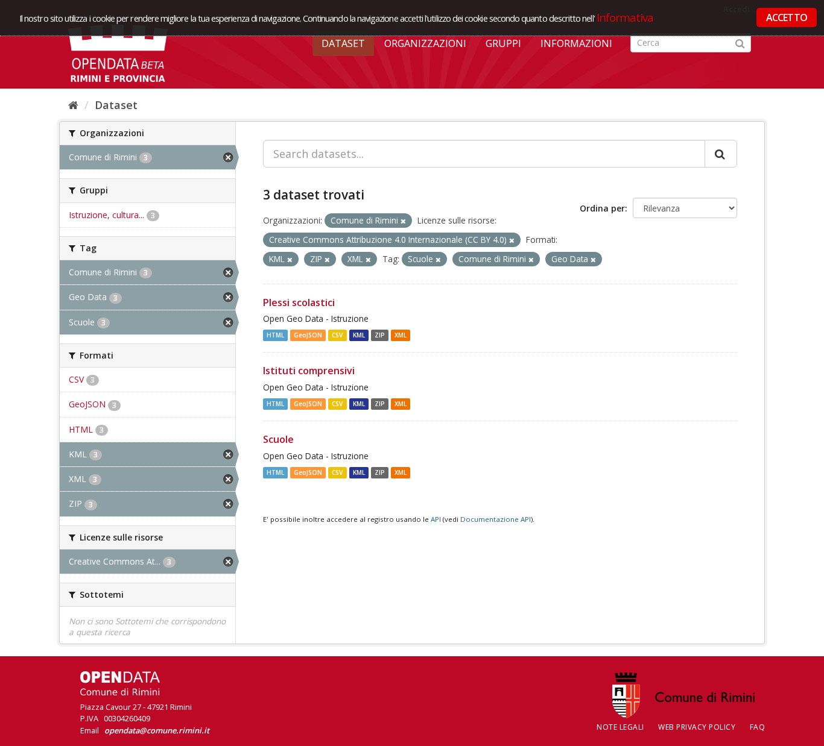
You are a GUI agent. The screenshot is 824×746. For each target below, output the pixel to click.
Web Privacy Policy (696, 727)
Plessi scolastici (299, 302)
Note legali (620, 727)
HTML (275, 335)
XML (401, 335)
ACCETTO (786, 17)
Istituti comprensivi (309, 370)
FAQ (757, 727)
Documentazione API (495, 519)
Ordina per (602, 208)
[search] (721, 154)
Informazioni (576, 43)
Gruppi (503, 43)
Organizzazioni (425, 43)
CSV (337, 335)
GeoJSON (308, 335)
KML (359, 335)
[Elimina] (403, 220)
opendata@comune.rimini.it (156, 730)
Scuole (278, 439)
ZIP (380, 335)
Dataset (343, 43)
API (436, 519)
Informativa (625, 17)
